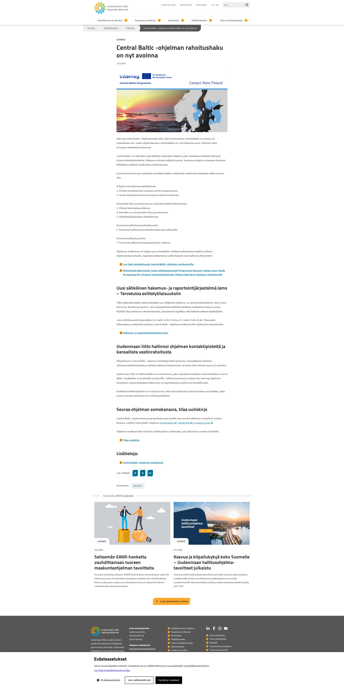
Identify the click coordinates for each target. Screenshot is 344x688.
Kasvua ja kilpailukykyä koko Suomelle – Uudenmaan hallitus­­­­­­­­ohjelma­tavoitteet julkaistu (212, 562)
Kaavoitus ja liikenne (145, 20)
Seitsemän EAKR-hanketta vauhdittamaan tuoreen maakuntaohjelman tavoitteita (124, 562)
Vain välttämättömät (139, 680)
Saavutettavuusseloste (220, 646)
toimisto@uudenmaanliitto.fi (142, 648)
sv (213, 4)
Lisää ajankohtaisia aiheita (174, 601)
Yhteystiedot (201, 4)
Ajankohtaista (186, 4)
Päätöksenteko (199, 20)
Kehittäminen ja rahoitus (109, 20)
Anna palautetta (217, 635)
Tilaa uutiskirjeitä (218, 638)
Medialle (213, 642)
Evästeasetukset (110, 680)
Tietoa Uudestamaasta (231, 20)
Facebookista (168, 422)
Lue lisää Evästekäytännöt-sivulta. (112, 670)
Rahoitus (137, 485)
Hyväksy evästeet (168, 680)
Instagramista (204, 422)
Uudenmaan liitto (168, 4)
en (217, 4)
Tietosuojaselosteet (219, 649)
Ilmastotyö (173, 20)
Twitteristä (185, 422)
